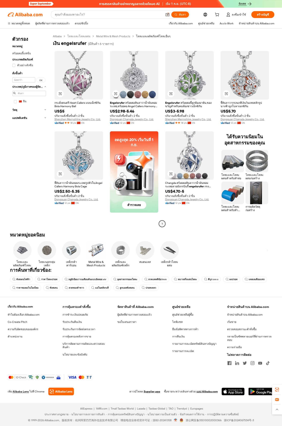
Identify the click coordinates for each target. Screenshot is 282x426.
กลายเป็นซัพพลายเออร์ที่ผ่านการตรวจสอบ (249, 338)
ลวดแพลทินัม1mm (157, 279)
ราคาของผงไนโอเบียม (27, 287)
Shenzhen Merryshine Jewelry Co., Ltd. (77, 119)
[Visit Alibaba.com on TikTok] (268, 363)
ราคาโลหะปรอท (49, 279)
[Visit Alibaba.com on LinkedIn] (237, 363)
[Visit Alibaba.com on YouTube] (260, 363)
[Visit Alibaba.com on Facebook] (229, 363)
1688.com (101, 408)
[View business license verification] (175, 420)
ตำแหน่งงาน (15, 336)
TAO (170, 408)
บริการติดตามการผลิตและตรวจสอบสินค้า (84, 345)
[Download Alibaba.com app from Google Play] (261, 391)
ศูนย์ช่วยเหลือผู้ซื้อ (182, 314)
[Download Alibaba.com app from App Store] (233, 391)
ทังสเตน (54, 287)
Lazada (141, 408)
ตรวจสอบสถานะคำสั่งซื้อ (241, 329)
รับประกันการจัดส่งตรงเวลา (79, 329)
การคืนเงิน (178, 336)
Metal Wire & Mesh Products (113, 36)
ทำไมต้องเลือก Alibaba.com (24, 314)
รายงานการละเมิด (183, 351)
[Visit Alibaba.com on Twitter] (244, 363)
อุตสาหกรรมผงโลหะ (127, 279)
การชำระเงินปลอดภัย (75, 314)
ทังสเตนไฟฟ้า (23, 279)
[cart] (218, 15)
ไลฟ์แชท (177, 321)
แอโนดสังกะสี (102, 287)
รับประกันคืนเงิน (72, 321)
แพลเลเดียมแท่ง (257, 279)
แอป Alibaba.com (207, 391)
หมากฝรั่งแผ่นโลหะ (187, 279)
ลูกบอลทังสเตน (127, 287)
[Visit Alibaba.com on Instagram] (252, 363)
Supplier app (152, 391)
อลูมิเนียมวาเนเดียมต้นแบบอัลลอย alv (87, 279)
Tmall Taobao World (122, 408)
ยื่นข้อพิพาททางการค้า (185, 329)
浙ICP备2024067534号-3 (239, 420)
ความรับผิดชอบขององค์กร (23, 329)
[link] (277, 390)
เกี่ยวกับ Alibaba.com (20, 306)
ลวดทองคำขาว (76, 287)
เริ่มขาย (231, 321)
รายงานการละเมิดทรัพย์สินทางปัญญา (194, 343)
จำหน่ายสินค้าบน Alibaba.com (245, 314)
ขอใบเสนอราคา (126, 321)
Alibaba (57, 36)
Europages (196, 408)
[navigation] (29, 130)
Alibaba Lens (21, 391)
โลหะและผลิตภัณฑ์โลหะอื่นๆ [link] (153, 36)
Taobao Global (156, 408)
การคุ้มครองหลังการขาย (77, 336)
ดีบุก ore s (213, 279)
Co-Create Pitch (17, 321)
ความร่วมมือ (234, 347)
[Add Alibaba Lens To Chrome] (61, 391)
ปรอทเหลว (151, 287)
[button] (167, 14)
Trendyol (182, 408)
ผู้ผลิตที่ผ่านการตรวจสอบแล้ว (134, 314)
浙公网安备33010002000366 (204, 420)
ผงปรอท (233, 279)
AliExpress (86, 408)
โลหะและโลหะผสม (78, 36)
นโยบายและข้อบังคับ (75, 354)
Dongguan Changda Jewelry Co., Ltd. (132, 119)
